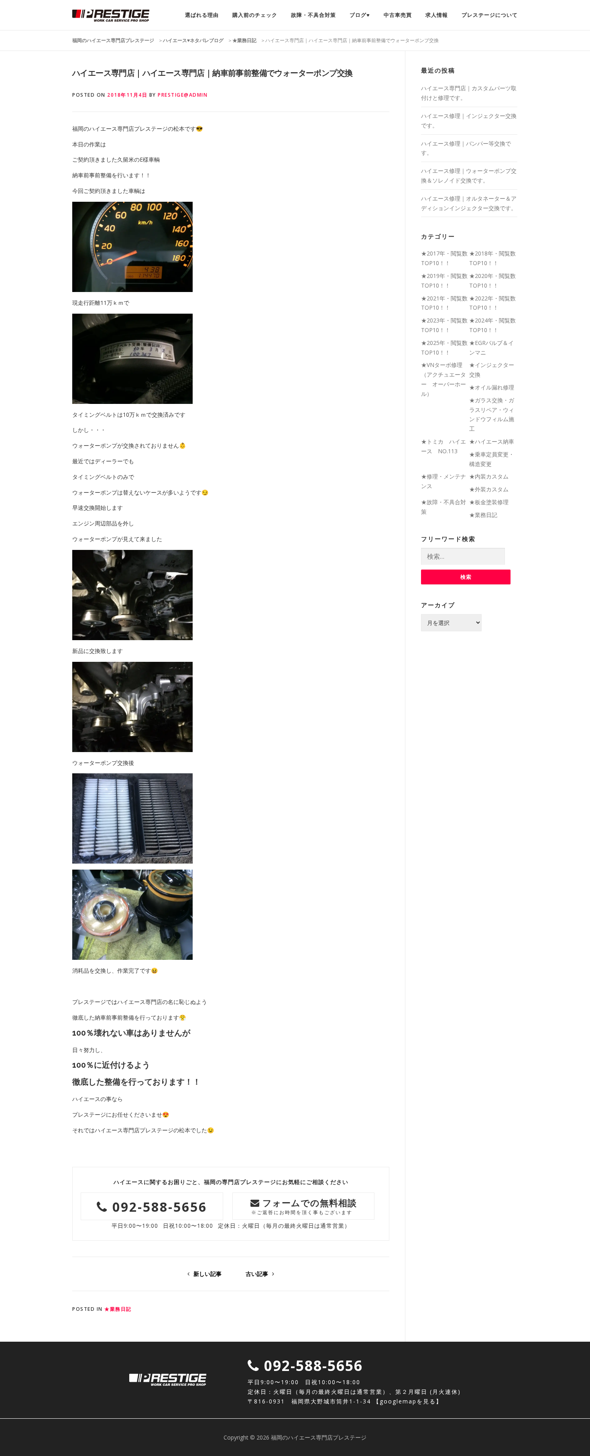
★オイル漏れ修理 (491, 387)
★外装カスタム (489, 489)
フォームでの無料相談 (304, 1205)
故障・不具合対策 (313, 15)
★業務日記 (118, 1309)
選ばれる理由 (202, 15)
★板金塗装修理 (489, 502)
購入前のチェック (254, 15)
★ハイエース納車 (491, 441)
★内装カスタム (489, 476)
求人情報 (436, 15)
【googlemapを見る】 (407, 1401)
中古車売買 (398, 15)
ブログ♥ (360, 15)
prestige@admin (183, 94)
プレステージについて (490, 15)
